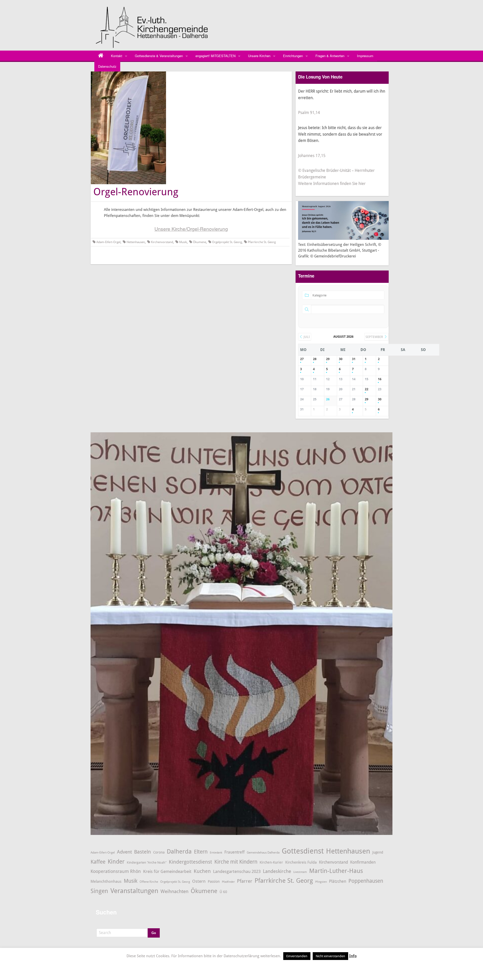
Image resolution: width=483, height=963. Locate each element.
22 (366, 389)
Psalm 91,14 (309, 112)
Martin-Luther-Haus (336, 870)
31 (353, 359)
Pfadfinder (228, 881)
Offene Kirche (149, 881)
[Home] (100, 56)
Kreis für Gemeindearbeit (167, 871)
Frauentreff (234, 852)
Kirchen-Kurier (271, 862)
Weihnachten (174, 891)
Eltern (201, 852)
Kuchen (202, 871)
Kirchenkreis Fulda (301, 862)
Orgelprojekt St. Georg (227, 242)
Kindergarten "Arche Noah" (147, 862)
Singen (99, 891)
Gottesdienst (303, 851)
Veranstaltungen (134, 891)
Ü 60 (223, 892)
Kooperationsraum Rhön (116, 871)
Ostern (199, 881)
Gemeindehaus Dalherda (263, 852)
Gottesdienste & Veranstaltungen (159, 55)
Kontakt (116, 55)
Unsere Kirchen (259, 55)
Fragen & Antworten (329, 55)
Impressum (365, 55)
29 (328, 359)
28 (314, 359)
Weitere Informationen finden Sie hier (332, 183)
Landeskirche (277, 871)
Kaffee (98, 862)
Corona (159, 852)
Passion (214, 881)
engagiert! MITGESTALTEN (215, 55)
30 (340, 359)
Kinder (116, 861)
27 (302, 359)
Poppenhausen (365, 881)
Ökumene (199, 242)
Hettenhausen (136, 242)
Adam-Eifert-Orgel (108, 242)
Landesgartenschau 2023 (237, 871)
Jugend (377, 852)
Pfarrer (244, 881)
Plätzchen (337, 881)
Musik (183, 242)
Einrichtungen (293, 55)
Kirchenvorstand (162, 242)
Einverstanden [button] (296, 956)
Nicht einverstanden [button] (330, 956)
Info (353, 956)
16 (379, 379)
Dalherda (179, 851)
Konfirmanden (363, 862)
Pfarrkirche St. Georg (262, 242)
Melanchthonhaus (106, 881)
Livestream (300, 872)
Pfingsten (321, 881)
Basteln (142, 852)
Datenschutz (107, 66)
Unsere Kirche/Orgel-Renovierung (191, 228)
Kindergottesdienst (190, 862)
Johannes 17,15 (312, 155)
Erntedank (216, 852)
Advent (124, 852)
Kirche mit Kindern (235, 862)
